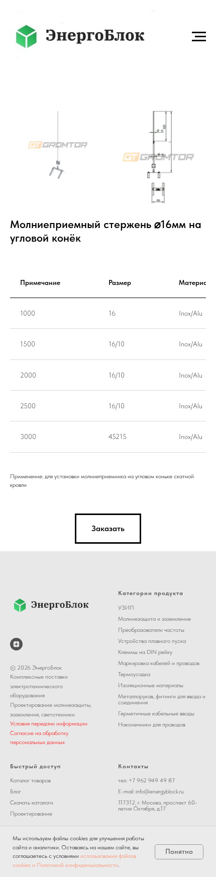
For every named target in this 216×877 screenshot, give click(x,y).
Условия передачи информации (48, 723)
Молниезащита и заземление (154, 618)
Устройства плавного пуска (152, 640)
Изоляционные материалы (150, 685)
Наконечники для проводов (151, 724)
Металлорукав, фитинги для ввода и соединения (161, 699)
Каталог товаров (30, 780)
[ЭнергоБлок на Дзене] (16, 644)
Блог (15, 791)
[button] (108, 529)
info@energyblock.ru (160, 791)
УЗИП (126, 607)
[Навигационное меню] (199, 37)
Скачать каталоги (31, 802)
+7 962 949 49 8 (150, 780)
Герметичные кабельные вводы (156, 713)
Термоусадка (134, 674)
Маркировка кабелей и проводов (158, 663)
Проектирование (31, 813)
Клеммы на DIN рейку (145, 651)
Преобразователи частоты (151, 629)
